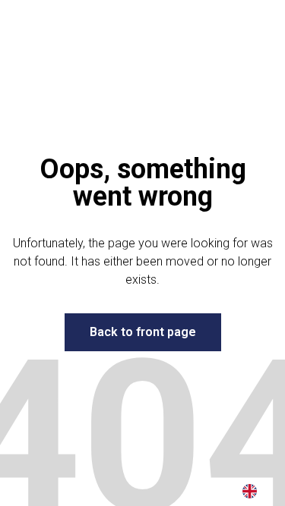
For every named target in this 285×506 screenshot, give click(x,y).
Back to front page (143, 332)
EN (249, 491)
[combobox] (250, 491)
